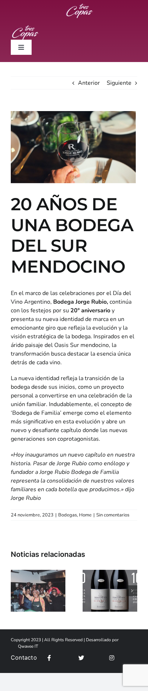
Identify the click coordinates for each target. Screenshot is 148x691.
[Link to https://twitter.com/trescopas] (91, 658)
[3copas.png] (79, 6)
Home (85, 515)
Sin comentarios (112, 515)
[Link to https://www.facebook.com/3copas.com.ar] (60, 658)
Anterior (89, 83)
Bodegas (67, 515)
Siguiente (119, 83)
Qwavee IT (28, 646)
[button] (16, 590)
